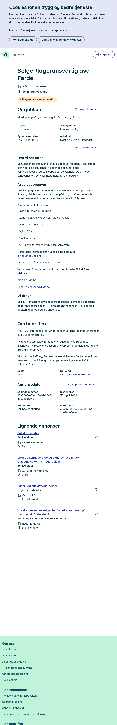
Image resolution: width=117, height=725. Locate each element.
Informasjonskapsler (14, 661)
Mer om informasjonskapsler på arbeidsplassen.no (39, 30)
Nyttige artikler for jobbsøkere (19, 695)
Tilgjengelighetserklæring (17, 667)
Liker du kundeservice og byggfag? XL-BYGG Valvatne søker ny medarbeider (48, 459)
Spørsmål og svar (12, 701)
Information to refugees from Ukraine (24, 714)
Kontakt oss (9, 649)
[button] (82, 384)
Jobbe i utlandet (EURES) (17, 707)
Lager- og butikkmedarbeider (37, 486)
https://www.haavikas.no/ (75, 374)
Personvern (9, 655)
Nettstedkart (9, 679)
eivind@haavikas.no (29, 255)
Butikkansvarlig (28, 433)
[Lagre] (96, 436)
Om (15, 673)
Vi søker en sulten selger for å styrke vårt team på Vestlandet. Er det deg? (51, 512)
